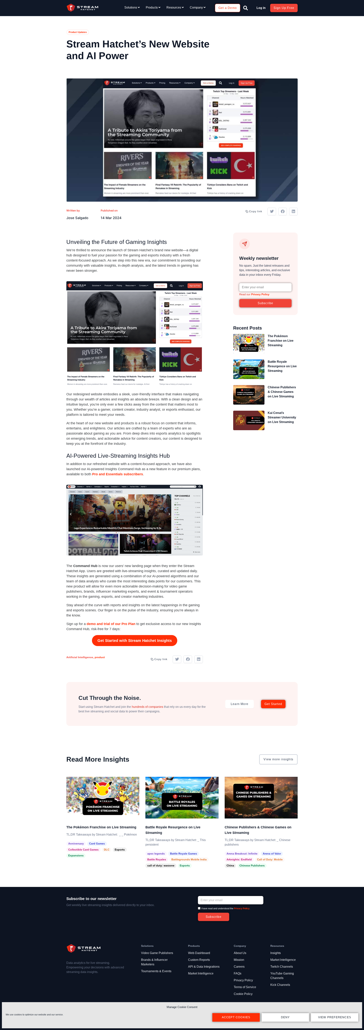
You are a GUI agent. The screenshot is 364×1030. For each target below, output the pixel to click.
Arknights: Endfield (239, 859)
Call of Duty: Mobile (270, 859)
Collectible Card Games (83, 849)
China (230, 865)
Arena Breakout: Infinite (242, 853)
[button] (245, 8)
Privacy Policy (260, 294)
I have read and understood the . (225, 908)
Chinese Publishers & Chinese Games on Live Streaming (282, 392)
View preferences (334, 1017)
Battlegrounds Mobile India (189, 859)
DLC (106, 849)
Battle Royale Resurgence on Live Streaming (282, 366)
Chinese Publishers (252, 865)
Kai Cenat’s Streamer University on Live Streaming (282, 417)
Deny (285, 1017)
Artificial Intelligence (79, 657)
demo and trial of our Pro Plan (111, 624)
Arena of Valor (272, 853)
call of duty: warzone (160, 865)
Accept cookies (236, 1017)
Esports (120, 849)
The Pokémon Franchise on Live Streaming (280, 340)
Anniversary (76, 843)
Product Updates (78, 32)
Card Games (97, 843)
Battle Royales (156, 859)
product (100, 657)
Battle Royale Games (183, 853)
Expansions (76, 855)
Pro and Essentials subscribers (117, 474)
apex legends (156, 853)
